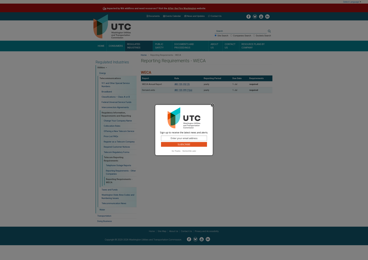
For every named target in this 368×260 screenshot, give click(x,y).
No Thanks (176, 151)
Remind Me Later (189, 151)
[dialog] (184, 130)
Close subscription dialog (212, 105)
